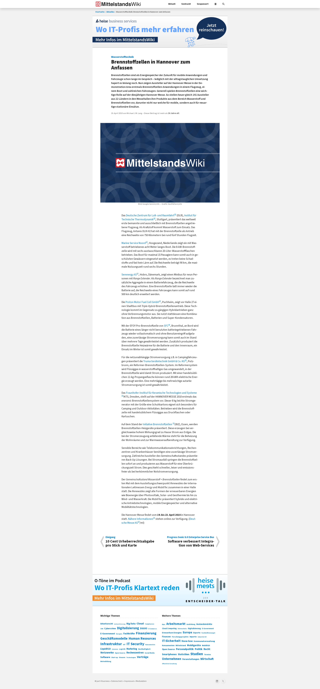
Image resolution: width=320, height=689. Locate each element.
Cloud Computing (169, 628)
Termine (207, 654)
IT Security (135, 644)
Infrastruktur (111, 644)
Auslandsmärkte (204, 624)
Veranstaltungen (190, 659)
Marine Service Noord (134, 243)
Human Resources (142, 638)
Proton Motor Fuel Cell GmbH (142, 302)
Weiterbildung (105, 661)
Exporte (196, 632)
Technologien (131, 657)
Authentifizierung (119, 624)
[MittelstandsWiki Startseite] (117, 4)
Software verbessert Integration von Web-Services (190, 541)
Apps (163, 624)
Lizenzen (115, 649)
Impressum (129, 681)
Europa (187, 632)
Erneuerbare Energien (172, 632)
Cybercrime (110, 628)
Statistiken (183, 654)
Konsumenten (150, 645)
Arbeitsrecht (106, 623)
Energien (119, 634)
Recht (207, 649)
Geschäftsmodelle (114, 638)
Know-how (187, 641)
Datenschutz (182, 629)
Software (105, 657)
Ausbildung (190, 624)
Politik (198, 649)
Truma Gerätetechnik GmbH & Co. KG (164, 361)
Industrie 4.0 (202, 637)
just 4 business (103, 681)
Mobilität (206, 645)
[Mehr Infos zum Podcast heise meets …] (160, 590)
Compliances (149, 624)
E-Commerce (152, 629)
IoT (124, 644)
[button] (224, 4)
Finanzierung (146, 633)
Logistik (122, 649)
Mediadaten (141, 681)
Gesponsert (202, 4)
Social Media (149, 653)
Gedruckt (186, 4)
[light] (216, 4)
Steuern (122, 657)
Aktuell (171, 4)
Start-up (114, 657)
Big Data (131, 623)
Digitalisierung (128, 628)
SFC (166, 326)
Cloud (140, 624)
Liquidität (105, 649)
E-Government (107, 633)
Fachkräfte (129, 633)
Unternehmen (171, 659)
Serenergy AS (129, 274)
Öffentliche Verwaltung (169, 664)
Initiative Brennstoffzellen (158, 424)
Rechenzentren (135, 652)
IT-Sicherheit (171, 641)
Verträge (142, 657)
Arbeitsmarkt (175, 624)
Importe (193, 636)
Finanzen (166, 636)
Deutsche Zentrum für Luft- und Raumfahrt (150, 215)
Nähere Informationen (140, 519)
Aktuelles (110, 12)
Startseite (99, 12)
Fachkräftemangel (208, 633)
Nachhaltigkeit (144, 649)
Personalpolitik (185, 649)
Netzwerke (107, 653)
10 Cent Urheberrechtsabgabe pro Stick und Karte (130, 541)
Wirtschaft (207, 659)
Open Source (120, 653)
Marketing (131, 649)
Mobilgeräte (194, 645)
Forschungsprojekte (180, 637)
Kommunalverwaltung (204, 641)
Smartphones (169, 654)
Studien (196, 654)
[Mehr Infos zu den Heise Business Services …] (160, 32)
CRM (101, 629)
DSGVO (143, 628)
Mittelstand (181, 645)
